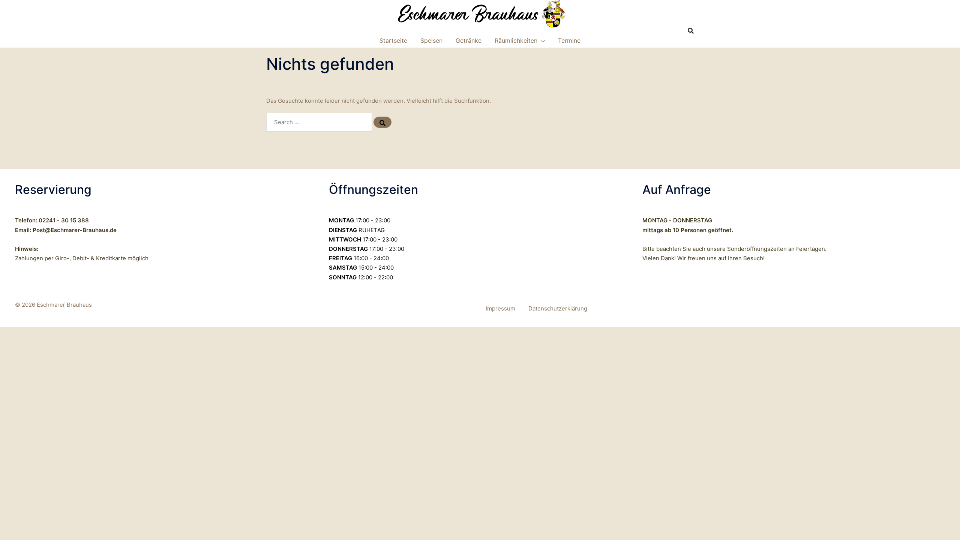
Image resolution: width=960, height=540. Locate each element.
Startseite (393, 40)
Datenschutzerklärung (557, 308)
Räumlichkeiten (516, 40)
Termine (569, 40)
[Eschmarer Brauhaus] (480, 13)
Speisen (431, 40)
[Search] (383, 122)
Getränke (469, 40)
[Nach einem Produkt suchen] (691, 31)
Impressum (500, 308)
